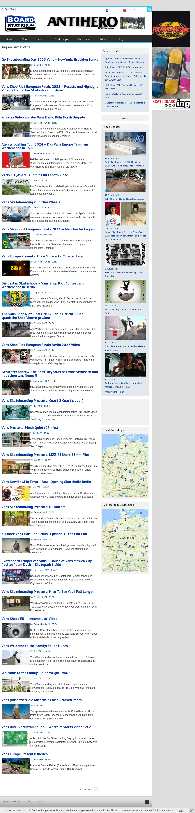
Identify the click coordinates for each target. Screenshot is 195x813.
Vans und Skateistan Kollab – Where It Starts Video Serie (46, 726)
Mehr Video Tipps (114, 392)
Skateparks (84, 39)
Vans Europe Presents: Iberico (25, 754)
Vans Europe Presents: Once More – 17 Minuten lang (42, 256)
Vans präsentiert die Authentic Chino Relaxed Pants (42, 699)
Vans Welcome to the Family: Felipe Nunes (35, 645)
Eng (121, 39)
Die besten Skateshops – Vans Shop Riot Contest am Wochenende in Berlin (43, 285)
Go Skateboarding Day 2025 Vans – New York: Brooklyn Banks (50, 59)
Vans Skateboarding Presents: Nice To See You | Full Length (48, 591)
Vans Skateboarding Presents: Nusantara (34, 506)
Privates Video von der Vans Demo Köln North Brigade (43, 117)
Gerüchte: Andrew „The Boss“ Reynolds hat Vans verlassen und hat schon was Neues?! (50, 373)
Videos (41, 39)
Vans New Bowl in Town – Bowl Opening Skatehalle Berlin (46, 481)
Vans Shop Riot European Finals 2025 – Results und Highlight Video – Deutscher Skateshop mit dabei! (50, 88)
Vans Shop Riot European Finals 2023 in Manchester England (49, 229)
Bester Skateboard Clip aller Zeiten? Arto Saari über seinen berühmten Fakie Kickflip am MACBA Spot (125, 76)
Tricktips (105, 39)
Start (9, 39)
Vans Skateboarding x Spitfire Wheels (31, 202)
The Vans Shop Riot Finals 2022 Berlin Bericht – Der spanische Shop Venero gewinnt (42, 316)
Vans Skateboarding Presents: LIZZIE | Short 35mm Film (45, 454)
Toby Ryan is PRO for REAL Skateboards (124, 67)
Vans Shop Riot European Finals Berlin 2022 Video (41, 344)
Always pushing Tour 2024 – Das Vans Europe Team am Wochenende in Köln (45, 146)
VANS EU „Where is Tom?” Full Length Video (35, 175)
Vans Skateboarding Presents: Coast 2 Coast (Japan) (42, 400)
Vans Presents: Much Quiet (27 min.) (30, 427)
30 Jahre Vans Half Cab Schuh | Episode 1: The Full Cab (44, 533)
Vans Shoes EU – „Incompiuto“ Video (29, 618)
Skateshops (61, 39)
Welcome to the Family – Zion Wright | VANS (36, 672)
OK (181, 810)
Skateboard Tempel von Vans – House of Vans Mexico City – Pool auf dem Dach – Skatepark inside (48, 562)
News (25, 39)
